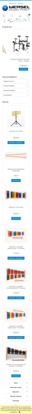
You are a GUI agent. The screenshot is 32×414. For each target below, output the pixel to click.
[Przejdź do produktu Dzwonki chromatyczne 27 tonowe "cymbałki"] (16, 354)
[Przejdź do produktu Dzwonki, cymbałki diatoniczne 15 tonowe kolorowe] (16, 314)
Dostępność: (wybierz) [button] (9, 90)
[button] (4, 16)
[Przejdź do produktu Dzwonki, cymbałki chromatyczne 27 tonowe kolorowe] (16, 275)
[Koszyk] (28, 16)
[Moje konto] (20, 16)
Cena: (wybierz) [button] (8, 95)
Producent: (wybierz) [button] (9, 86)
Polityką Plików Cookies (12, 408)
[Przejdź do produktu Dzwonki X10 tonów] (16, 196)
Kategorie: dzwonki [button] (9, 81)
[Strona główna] (16, 7)
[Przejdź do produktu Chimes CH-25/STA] (16, 118)
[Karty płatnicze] (16, 20)
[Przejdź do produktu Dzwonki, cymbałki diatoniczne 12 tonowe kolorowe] (16, 235)
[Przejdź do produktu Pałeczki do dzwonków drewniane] (16, 158)
